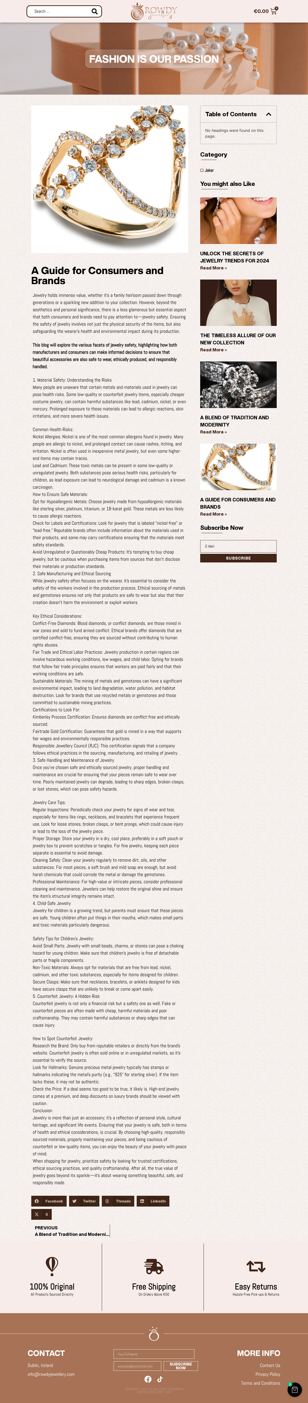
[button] (49, 1201)
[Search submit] (94, 11)
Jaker (209, 170)
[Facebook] (148, 1379)
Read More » (213, 268)
